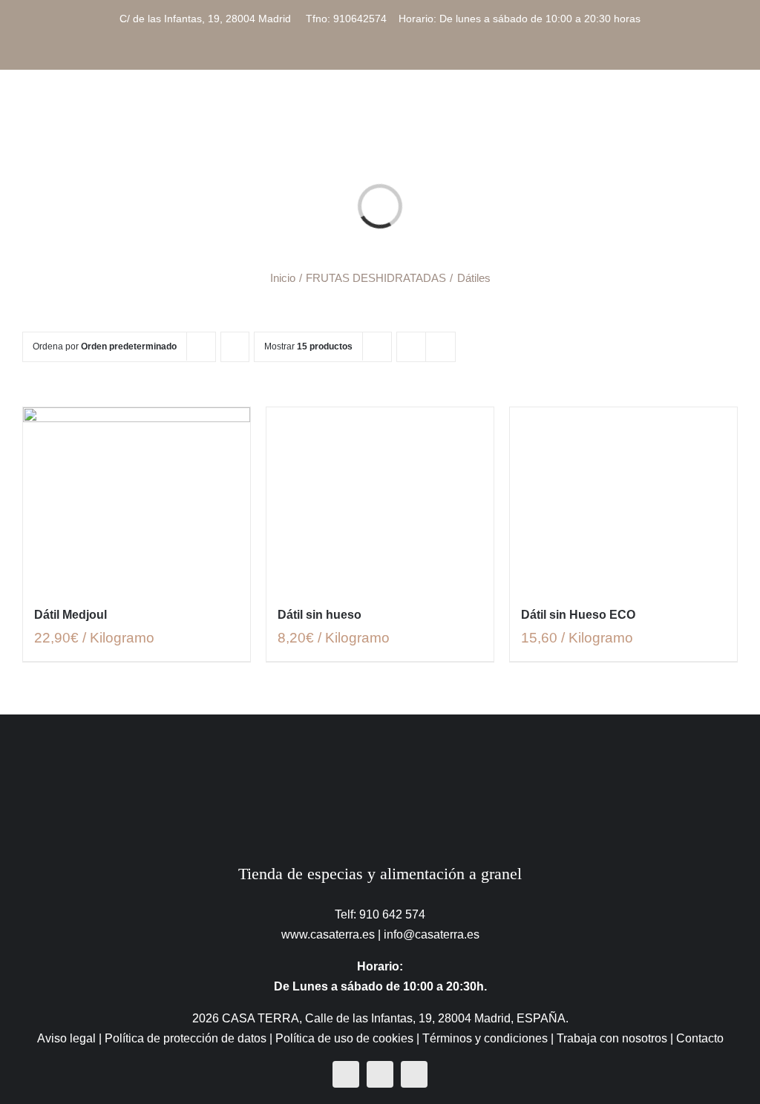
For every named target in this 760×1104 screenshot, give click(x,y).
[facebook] (345, 1074)
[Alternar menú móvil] (732, 111)
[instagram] (380, 1074)
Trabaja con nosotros (612, 1038)
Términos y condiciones (485, 1038)
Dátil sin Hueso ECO (578, 614)
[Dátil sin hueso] (380, 498)
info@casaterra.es (431, 934)
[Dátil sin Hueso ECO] (623, 498)
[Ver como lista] (440, 346)
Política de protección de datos (185, 1038)
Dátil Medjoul (70, 614)
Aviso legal (66, 1038)
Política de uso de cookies (344, 1038)
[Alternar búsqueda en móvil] (705, 111)
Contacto (700, 1038)
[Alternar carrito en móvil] (678, 111)
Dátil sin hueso (319, 614)
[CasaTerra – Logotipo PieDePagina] (380, 743)
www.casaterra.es (328, 934)
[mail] (414, 1074)
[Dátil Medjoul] (136, 498)
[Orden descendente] (234, 347)
